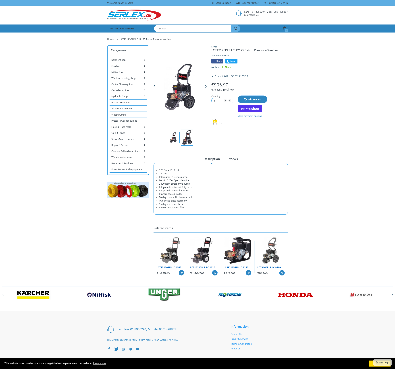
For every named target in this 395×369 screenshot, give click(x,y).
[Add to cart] (181, 272)
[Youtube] (137, 349)
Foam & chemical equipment (126, 169)
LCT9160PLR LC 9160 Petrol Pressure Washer (271, 267)
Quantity (215, 96)
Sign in (284, 2)
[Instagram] (123, 349)
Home (110, 39)
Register (272, 2)
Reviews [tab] (232, 159)
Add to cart (254, 99)
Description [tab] (212, 159)
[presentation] (2, 294)
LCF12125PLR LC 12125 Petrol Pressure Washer (237, 267)
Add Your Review (220, 55)
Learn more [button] (99, 363)
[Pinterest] (130, 349)
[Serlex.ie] (134, 15)
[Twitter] (116, 349)
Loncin (214, 46)
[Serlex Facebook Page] (109, 349)
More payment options (250, 115)
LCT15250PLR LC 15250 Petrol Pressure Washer (170, 267)
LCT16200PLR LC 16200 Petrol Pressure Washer (204, 267)
